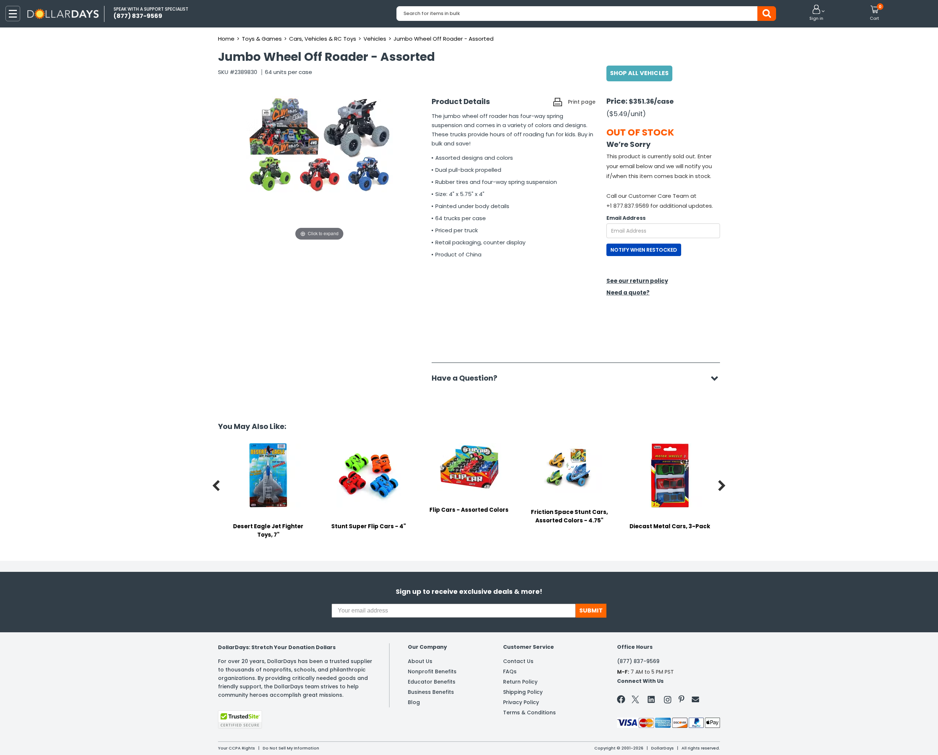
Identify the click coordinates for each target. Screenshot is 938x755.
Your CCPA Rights (236, 748)
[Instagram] (667, 701)
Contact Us (518, 661)
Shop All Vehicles (639, 73)
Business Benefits (431, 692)
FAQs (510, 671)
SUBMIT (591, 610)
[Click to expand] (319, 169)
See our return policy (637, 281)
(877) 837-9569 (638, 661)
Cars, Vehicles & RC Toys (322, 38)
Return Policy (520, 681)
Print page (581, 102)
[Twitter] (635, 701)
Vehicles (374, 38)
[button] (816, 13)
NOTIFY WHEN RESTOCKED (643, 249)
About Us (420, 661)
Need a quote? (628, 292)
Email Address (626, 218)
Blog (414, 702)
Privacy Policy (521, 702)
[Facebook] (622, 700)
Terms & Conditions (529, 712)
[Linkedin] (651, 699)
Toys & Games (262, 38)
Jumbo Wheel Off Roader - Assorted (444, 38)
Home (226, 38)
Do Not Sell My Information (291, 748)
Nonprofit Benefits (432, 671)
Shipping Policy (523, 692)
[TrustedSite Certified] (240, 719)
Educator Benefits (431, 681)
